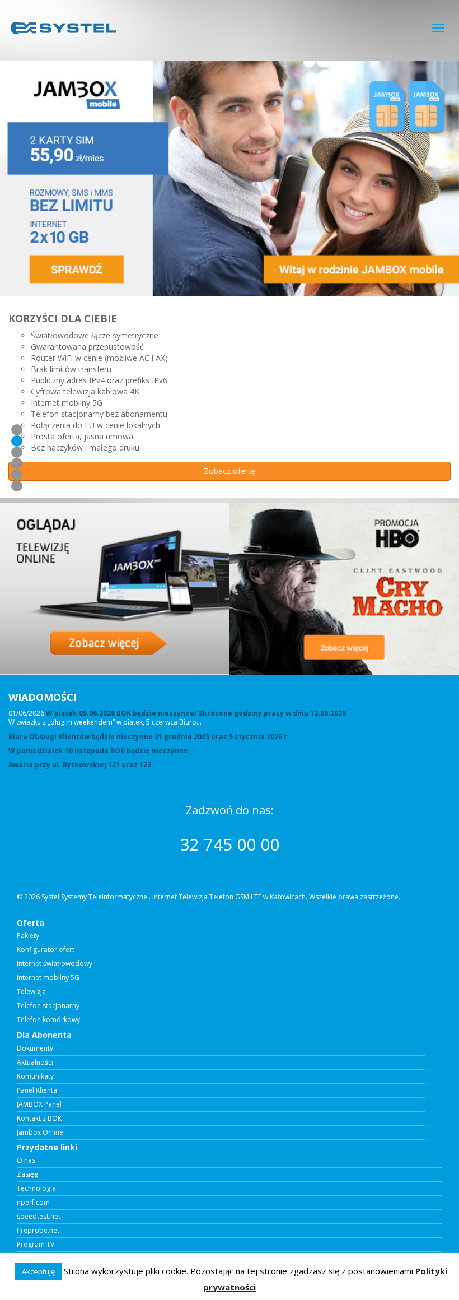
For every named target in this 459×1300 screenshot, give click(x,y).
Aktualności (35, 1062)
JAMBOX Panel (39, 1104)
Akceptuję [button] (38, 1271)
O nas (26, 1160)
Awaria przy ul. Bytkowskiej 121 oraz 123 (79, 764)
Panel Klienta (37, 1090)
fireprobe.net (38, 1230)
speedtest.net (38, 1216)
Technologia (36, 1188)
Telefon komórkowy (48, 1019)
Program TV (35, 1244)
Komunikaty (35, 1076)
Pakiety (28, 935)
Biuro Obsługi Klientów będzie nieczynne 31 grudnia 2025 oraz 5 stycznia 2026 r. (148, 736)
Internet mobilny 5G (48, 977)
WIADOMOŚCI (42, 697)
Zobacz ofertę (229, 471)
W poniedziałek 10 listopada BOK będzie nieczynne (98, 750)
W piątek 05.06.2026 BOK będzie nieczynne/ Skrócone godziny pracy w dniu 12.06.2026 (196, 713)
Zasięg (27, 1174)
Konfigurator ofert (45, 949)
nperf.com (33, 1202)
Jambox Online (40, 1132)
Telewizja (31, 991)
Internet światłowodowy (54, 963)
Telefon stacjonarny (48, 1005)
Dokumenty (35, 1048)
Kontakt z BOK (39, 1118)
